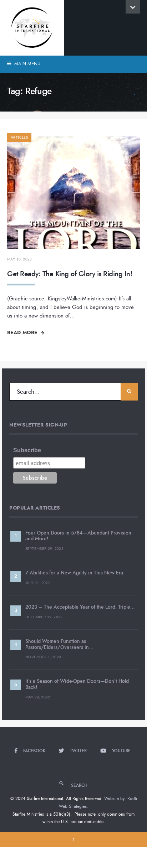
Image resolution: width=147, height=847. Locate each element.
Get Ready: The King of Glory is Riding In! (69, 274)
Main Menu (26, 64)
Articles (19, 137)
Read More (23, 332)
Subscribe (27, 450)
